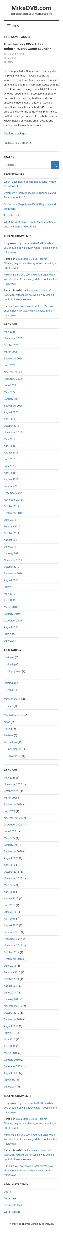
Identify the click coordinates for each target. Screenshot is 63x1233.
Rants (10, 62)
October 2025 (11, 345)
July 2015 (9, 459)
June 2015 (10, 466)
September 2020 (13, 405)
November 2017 (13, 432)
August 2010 (11, 580)
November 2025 (13, 338)
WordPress (15, 756)
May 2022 (9, 392)
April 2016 (10, 445)
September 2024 (13, 358)
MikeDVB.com (31, 8)
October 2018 (11, 425)
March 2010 (11, 607)
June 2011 (10, 546)
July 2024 (9, 365)
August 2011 (11, 539)
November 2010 (13, 560)
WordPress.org (12, 1211)
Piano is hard (11, 215)
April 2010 (10, 600)
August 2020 (11, 412)
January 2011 (12, 553)
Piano (9, 706)
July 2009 (9, 633)
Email (9, 689)
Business (9, 657)
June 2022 (10, 385)
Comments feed (13, 1205)
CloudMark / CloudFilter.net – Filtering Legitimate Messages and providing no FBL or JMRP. (31, 263)
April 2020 (10, 419)
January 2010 (12, 613)
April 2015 (10, 472)
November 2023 (13, 372)
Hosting (8, 682)
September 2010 (13, 573)
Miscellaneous (12, 699)
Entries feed (10, 1198)
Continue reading (14, 133)
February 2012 (12, 526)
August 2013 (11, 479)
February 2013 (12, 486)
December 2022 (13, 378)
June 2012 (10, 519)
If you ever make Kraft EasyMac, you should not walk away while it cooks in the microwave (30, 248)
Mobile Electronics (14, 715)
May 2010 (9, 593)
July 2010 (9, 587)
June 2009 (10, 640)
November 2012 (13, 499)
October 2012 (11, 506)
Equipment (15, 671)
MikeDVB (11, 58)
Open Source (13, 749)
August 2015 (11, 452)
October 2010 (11, 566)
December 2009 (13, 620)
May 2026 (9, 331)
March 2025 (11, 351)
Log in (7, 1191)
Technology (10, 742)
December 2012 (13, 492)
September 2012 (13, 513)
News (7, 722)
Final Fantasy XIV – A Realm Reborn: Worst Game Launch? (27, 46)
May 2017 (9, 439)
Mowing (11, 664)
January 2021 (12, 398)
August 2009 (11, 627)
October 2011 (11, 533)
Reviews (8, 735)
